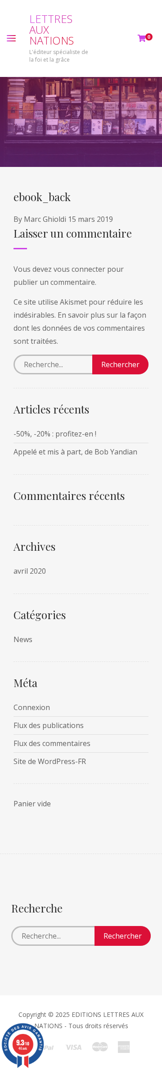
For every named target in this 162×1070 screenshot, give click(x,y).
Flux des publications (49, 725)
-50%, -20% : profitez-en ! (55, 434)
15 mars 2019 (90, 219)
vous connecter (79, 269)
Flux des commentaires (52, 743)
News (23, 639)
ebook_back (42, 196)
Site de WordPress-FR (50, 761)
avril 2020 (30, 571)
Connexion (32, 707)
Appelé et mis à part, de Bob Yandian (75, 452)
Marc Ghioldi (45, 219)
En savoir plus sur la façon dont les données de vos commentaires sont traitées (80, 328)
